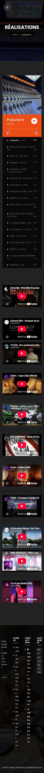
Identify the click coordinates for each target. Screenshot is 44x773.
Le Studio (17, 659)
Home (15, 34)
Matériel (17, 715)
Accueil (17, 649)
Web (39, 651)
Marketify (30, 767)
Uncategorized (39, 664)
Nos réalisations (17, 698)
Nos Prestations (17, 676)
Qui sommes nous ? (17, 736)
